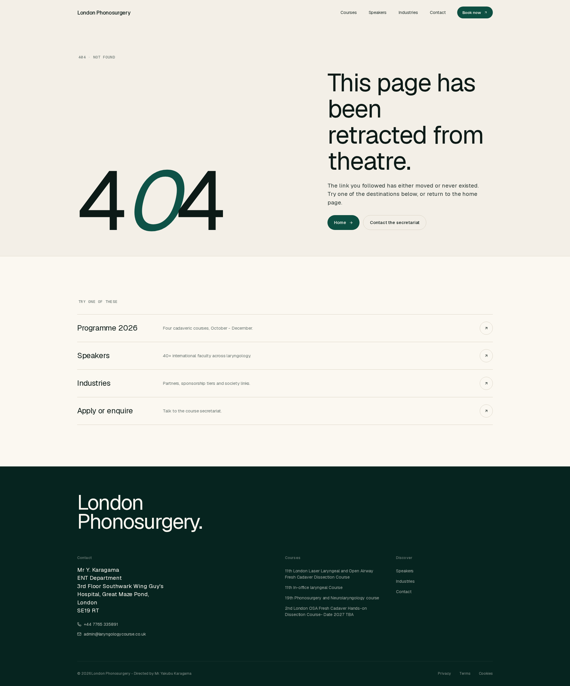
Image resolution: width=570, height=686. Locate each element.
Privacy (444, 673)
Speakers (378, 12)
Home (340, 222)
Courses (349, 12)
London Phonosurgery (103, 12)
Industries (408, 12)
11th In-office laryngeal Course (314, 587)
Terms (465, 673)
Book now (472, 12)
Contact (438, 12)
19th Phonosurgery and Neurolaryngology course (332, 598)
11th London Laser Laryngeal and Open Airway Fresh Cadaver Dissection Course (329, 574)
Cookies (486, 673)
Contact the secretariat (394, 222)
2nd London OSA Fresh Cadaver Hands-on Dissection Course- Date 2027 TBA (326, 611)
